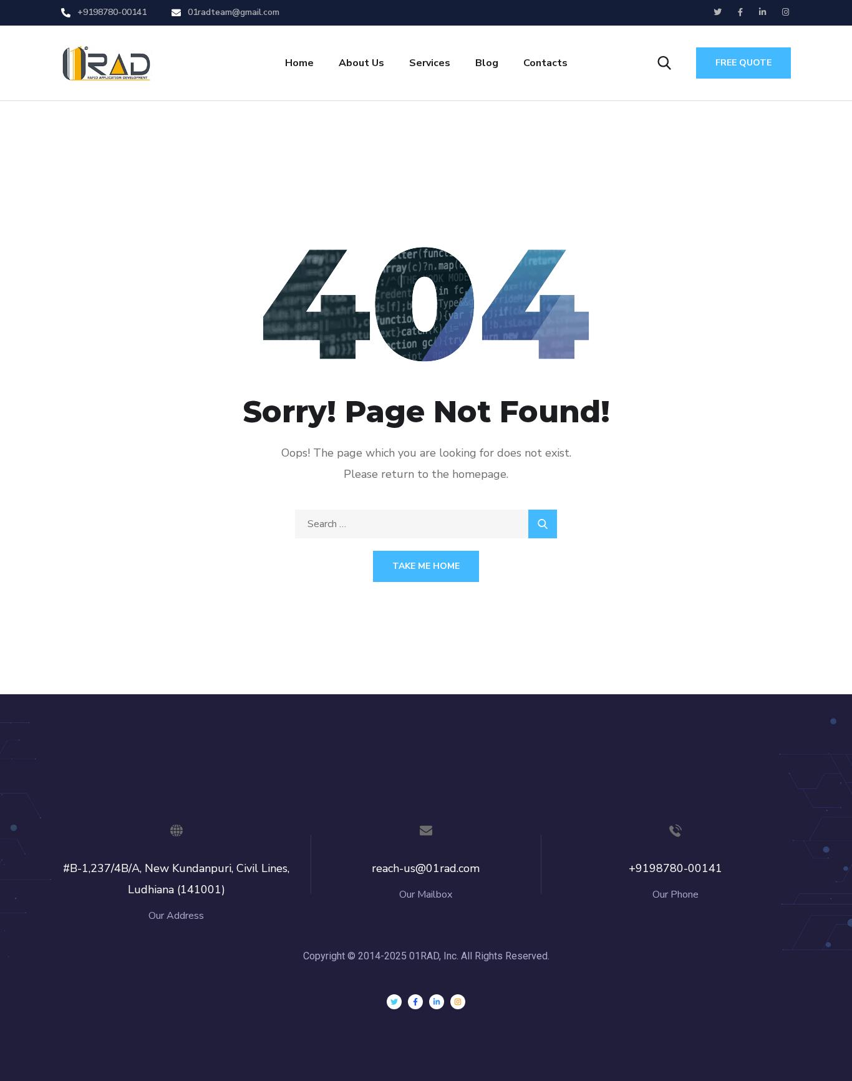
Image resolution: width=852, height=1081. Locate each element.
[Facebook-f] (415, 1001)
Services (429, 63)
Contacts (545, 63)
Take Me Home (426, 566)
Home (299, 63)
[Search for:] (426, 524)
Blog (486, 63)
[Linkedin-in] (436, 1001)
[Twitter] (394, 1001)
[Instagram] (457, 1001)
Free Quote (743, 63)
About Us (361, 63)
